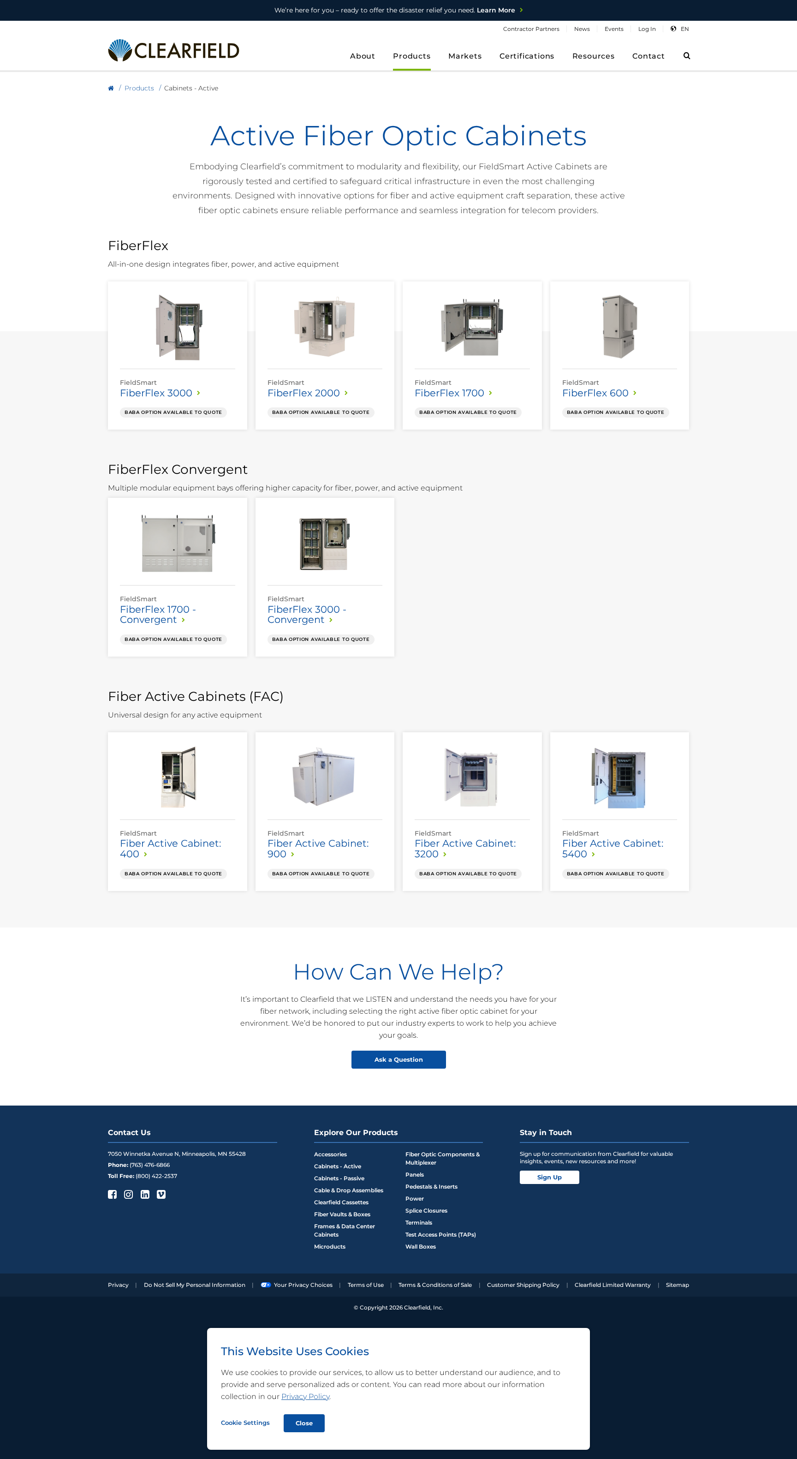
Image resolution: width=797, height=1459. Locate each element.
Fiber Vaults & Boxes (342, 1214)
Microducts (329, 1246)
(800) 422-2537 (156, 1175)
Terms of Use (366, 1284)
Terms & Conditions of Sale (435, 1284)
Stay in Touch (546, 1132)
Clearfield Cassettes (341, 1202)
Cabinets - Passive (339, 1178)
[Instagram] (127, 1194)
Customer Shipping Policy (523, 1284)
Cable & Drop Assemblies (348, 1190)
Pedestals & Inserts (431, 1186)
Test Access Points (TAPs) (440, 1234)
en (685, 28)
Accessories (330, 1154)
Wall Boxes (420, 1246)
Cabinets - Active (337, 1166)
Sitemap (677, 1284)
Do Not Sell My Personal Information (194, 1284)
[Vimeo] (160, 1194)
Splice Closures (426, 1210)
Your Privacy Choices (303, 1284)
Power (414, 1198)
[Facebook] (111, 1194)
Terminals (418, 1222)
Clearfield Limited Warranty (613, 1284)
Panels (414, 1174)
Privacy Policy (305, 1396)
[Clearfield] (111, 88)
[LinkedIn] (144, 1194)
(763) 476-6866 (150, 1164)
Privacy (118, 1284)
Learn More (394, 10)
